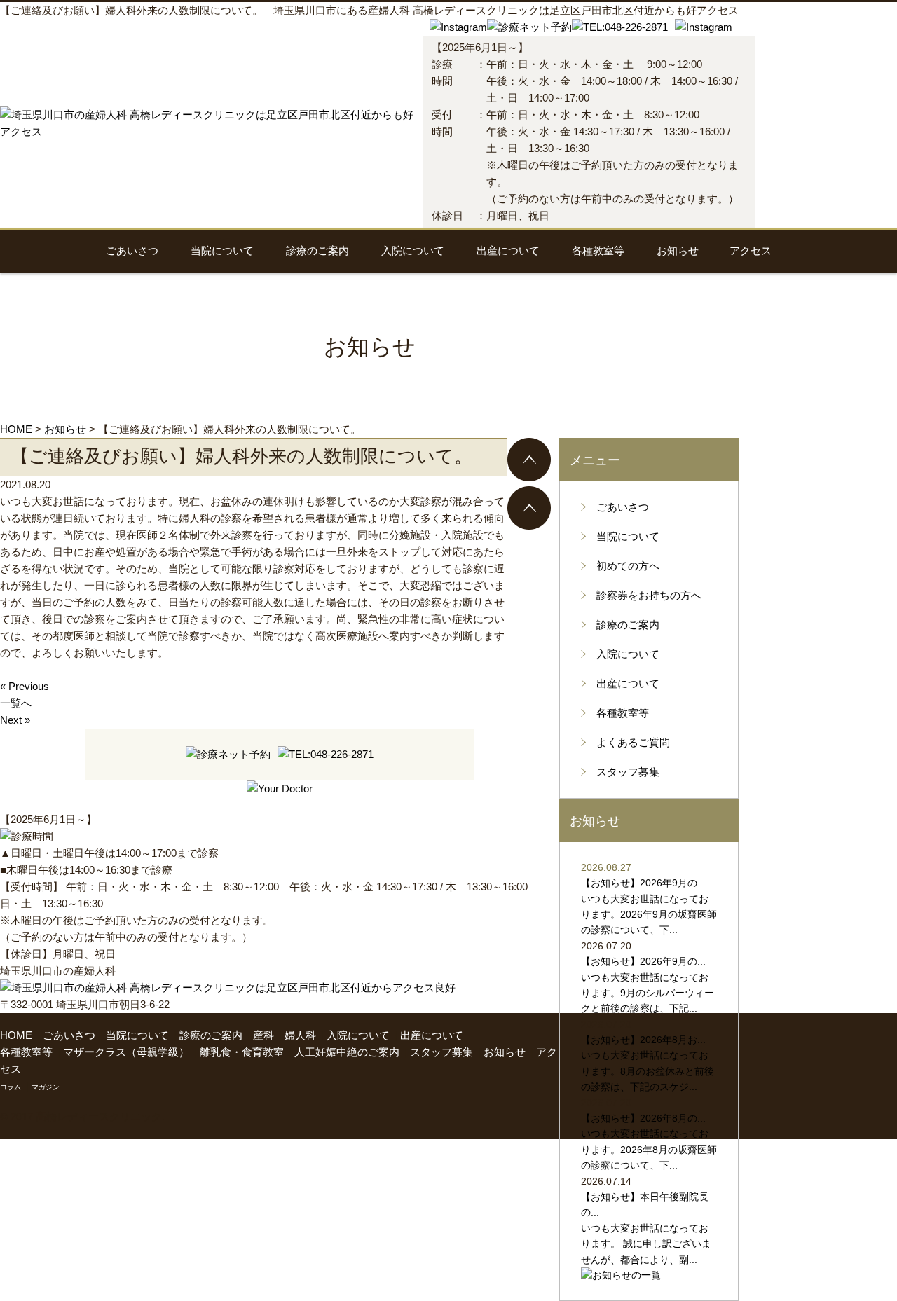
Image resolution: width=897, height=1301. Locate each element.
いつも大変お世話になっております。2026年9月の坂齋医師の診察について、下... (649, 914)
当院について (222, 250)
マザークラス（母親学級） (126, 1052)
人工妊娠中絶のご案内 (346, 1052)
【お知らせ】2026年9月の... (643, 882)
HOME (16, 1035)
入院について (412, 250)
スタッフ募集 (627, 772)
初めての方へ (627, 566)
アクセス (751, 250)
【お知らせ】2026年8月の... (643, 1118)
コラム (10, 1087)
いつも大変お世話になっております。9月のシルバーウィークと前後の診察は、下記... (647, 993)
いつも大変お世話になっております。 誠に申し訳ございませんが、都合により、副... (646, 1244)
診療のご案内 (317, 250)
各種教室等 (598, 250)
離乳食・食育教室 (242, 1052)
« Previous (24, 686)
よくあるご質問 (633, 742)
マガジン (46, 1087)
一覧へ (16, 703)
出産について (508, 250)
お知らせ (678, 250)
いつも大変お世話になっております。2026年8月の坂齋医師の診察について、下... (649, 1149)
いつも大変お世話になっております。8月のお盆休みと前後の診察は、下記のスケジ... (647, 1070)
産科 (263, 1035)
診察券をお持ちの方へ (648, 595)
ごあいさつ (132, 250)
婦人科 (300, 1035)
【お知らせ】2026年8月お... (643, 1039)
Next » (15, 720)
